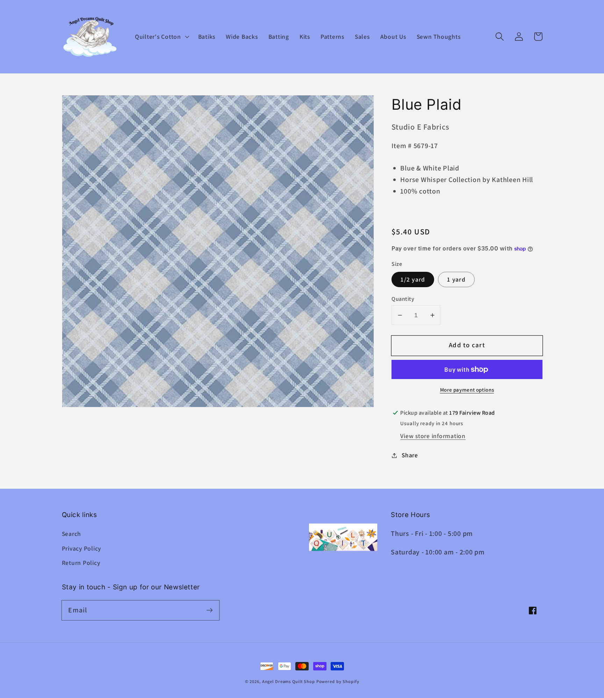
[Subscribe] (209, 610)
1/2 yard (413, 280)
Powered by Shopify (337, 681)
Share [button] (410, 455)
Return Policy (81, 563)
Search (71, 534)
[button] (161, 37)
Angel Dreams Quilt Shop (288, 681)
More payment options (467, 389)
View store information (433, 436)
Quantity (402, 299)
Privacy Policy (81, 548)
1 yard (456, 280)
